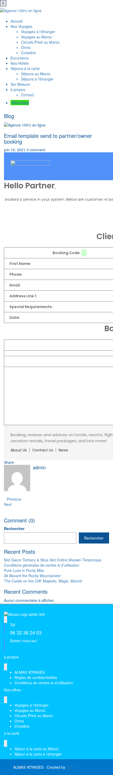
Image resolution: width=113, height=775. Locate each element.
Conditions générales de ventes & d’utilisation (41, 565)
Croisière (28, 52)
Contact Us (42, 450)
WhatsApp (20, 102)
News (63, 450)
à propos (18, 89)
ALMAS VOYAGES (29, 672)
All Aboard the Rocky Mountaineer (32, 575)
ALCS (70, 767)
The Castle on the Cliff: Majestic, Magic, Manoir (43, 580)
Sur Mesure (20, 84)
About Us (19, 450)
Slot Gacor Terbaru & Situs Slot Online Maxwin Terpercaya (52, 559)
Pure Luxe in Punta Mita (24, 570)
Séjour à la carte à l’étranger (38, 754)
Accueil (16, 21)
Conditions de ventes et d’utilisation (43, 682)
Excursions (20, 58)
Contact (27, 94)
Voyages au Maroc (36, 36)
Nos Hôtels (20, 63)
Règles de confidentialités (35, 677)
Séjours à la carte (25, 68)
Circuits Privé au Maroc (40, 42)
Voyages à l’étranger (38, 31)
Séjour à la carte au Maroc (36, 748)
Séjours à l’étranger (37, 79)
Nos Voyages (21, 26)
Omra (25, 47)
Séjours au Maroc (35, 73)
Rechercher (14, 528)
